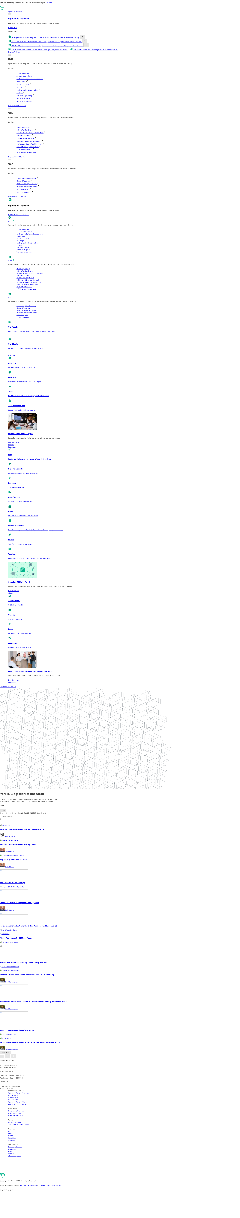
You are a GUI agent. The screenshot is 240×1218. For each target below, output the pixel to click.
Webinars (11, 1140)
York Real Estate (44, 1185)
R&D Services (13, 1095)
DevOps (19, 245)
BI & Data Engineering (24, 247)
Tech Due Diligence (23, 250)
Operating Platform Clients (17, 1102)
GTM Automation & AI (24, 287)
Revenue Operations (23, 275)
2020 (38, 813)
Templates (12, 1138)
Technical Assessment (24, 252)
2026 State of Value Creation (18, 1124)
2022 (27, 813)
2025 (9, 813)
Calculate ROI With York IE (19, 582)
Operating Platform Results (17, 1104)
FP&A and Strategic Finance (26, 310)
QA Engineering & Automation (27, 243)
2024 (15, 813)
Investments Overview (16, 1111)
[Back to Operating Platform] (9, 55)
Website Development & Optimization (29, 273)
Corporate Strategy (23, 317)
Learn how (49, 3)
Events (10, 1136)
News (10, 1133)
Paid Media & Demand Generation (28, 280)
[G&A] (13, 298)
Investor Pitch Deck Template (20, 434)
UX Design (20, 241)
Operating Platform (15, 12)
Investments (12, 355)
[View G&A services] (86, 45)
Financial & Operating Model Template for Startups (30, 671)
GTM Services (13, 1097)
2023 (21, 813)
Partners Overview (14, 1122)
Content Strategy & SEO (25, 278)
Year (3, 810)
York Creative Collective (28, 1185)
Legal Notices (56, 1185)
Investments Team (14, 1113)
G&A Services (13, 1100)
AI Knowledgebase (14, 1156)
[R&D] (13, 221)
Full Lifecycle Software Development (29, 234)
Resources (12, 447)
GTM (10, 260)
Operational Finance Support (26, 313)
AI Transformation (22, 229)
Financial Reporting (23, 308)
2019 (44, 813)
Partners (11, 445)
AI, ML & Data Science (24, 232)
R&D (10, 221)
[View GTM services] (84, 41)
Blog (9, 1131)
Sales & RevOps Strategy (25, 271)
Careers (11, 1154)
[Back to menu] (9, 14)
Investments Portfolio (16, 1115)
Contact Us (12, 682)
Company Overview (15, 1147)
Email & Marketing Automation (27, 284)
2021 (33, 813)
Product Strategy (22, 238)
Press (10, 1151)
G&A (10, 298)
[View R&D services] (82, 37)
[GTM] (13, 260)
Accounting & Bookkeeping (26, 306)
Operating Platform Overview (18, 1093)
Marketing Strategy (23, 269)
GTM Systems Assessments (26, 289)
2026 (3, 813)
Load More (5, 1052)
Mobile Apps (20, 236)
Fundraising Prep (22, 315)
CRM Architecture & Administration (28, 282)
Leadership (12, 1149)
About (10, 593)
